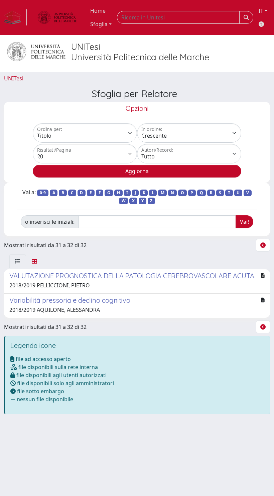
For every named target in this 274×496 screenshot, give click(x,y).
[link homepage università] (57, 17)
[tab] (17, 261)
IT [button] (261, 10)
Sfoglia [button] (99, 24)
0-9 (43, 193)
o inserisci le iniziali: (50, 221)
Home (98, 10)
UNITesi (13, 78)
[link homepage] (15, 17)
